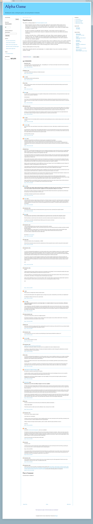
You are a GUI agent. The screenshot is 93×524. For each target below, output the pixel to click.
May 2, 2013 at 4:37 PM (28, 409)
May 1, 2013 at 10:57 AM (28, 195)
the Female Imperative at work (41, 22)
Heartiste (77, 47)
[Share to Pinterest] (38, 57)
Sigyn (25, 92)
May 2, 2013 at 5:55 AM (28, 397)
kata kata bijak (40, 467)
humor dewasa (51, 466)
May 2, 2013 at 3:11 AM (28, 334)
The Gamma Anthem (9, 53)
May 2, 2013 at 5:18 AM (28, 378)
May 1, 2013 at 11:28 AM (28, 221)
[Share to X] (36, 57)
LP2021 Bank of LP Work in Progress (30, 369)
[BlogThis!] (35, 57)
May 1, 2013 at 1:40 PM (28, 298)
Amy (25, 76)
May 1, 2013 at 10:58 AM (28, 204)
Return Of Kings (79, 49)
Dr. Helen (77, 43)
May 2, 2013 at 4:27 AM (28, 341)
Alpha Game (15, 6)
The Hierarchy (78, 19)
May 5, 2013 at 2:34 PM (28, 438)
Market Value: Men (79, 21)
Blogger (56, 515)
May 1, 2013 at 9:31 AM (28, 79)
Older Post (69, 504)
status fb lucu (36, 468)
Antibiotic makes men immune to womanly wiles (32, 345)
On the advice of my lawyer (10, 42)
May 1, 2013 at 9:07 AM (28, 67)
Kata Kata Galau (46, 467)
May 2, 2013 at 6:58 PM (28, 425)
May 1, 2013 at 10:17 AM (28, 135)
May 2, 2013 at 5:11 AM (28, 366)
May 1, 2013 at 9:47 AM (28, 89)
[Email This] (33, 57)
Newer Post (25, 504)
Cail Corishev (26, 382)
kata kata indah (51, 467)
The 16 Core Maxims (79, 20)
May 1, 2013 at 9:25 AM (28, 73)
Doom (25, 301)
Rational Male (78, 34)
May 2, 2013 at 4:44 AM (28, 351)
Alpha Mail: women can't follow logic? (12, 46)
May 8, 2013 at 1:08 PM (28, 454)
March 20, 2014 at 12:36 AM (29, 470)
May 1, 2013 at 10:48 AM (28, 182)
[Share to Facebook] (37, 57)
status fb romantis (63, 466)
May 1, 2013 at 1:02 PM (28, 287)
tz (24, 291)
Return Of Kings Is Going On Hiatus (81, 50)
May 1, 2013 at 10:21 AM (28, 145)
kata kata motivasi (31, 468)
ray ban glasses (31, 234)
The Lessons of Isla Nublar (80, 35)
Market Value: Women (79, 23)
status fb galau (57, 466)
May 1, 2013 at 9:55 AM (28, 114)
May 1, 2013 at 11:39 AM (28, 236)
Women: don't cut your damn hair (11, 44)
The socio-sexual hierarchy (10, 40)
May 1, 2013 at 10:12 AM (28, 121)
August (25, 138)
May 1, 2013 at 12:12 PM (28, 244)
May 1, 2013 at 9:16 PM (28, 328)
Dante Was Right (78, 41)
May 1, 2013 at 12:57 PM (28, 264)
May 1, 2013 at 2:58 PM (28, 310)
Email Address (7, 32)
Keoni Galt (78, 40)
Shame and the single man (10, 48)
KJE (25, 117)
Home (47, 504)
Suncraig (25, 338)
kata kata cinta (29, 467)
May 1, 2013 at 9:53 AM (28, 102)
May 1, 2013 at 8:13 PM (28, 321)
